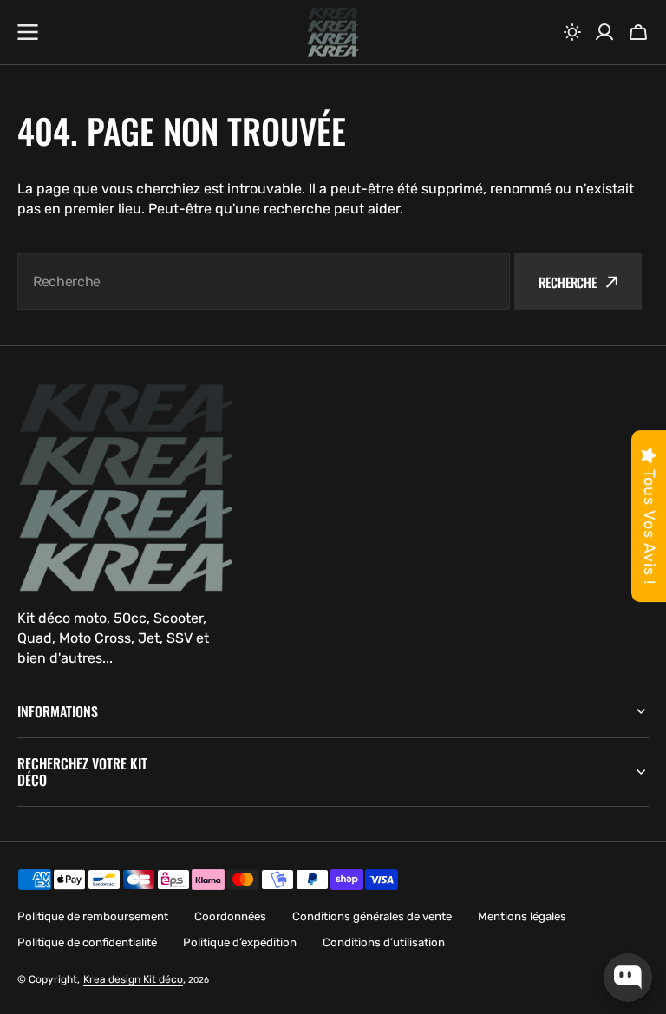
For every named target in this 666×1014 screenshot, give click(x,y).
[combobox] (263, 281)
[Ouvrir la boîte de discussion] (628, 977)
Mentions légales (522, 916)
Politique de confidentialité (87, 942)
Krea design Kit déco (133, 979)
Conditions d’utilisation (384, 942)
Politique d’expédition (240, 942)
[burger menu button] (27, 32)
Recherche (568, 281)
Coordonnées (230, 916)
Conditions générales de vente (372, 916)
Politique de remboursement (92, 916)
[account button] (604, 32)
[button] (572, 32)
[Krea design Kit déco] (333, 32)
